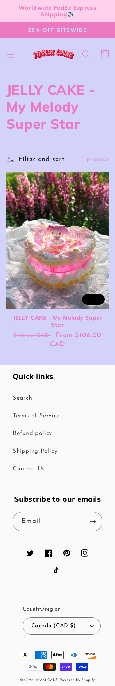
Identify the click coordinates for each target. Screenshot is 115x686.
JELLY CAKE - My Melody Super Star (57, 321)
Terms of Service (36, 416)
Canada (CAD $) (53, 625)
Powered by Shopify (77, 680)
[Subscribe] (93, 521)
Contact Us (29, 469)
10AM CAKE (47, 680)
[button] (10, 54)
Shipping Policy (35, 451)
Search (22, 398)
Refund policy (32, 433)
